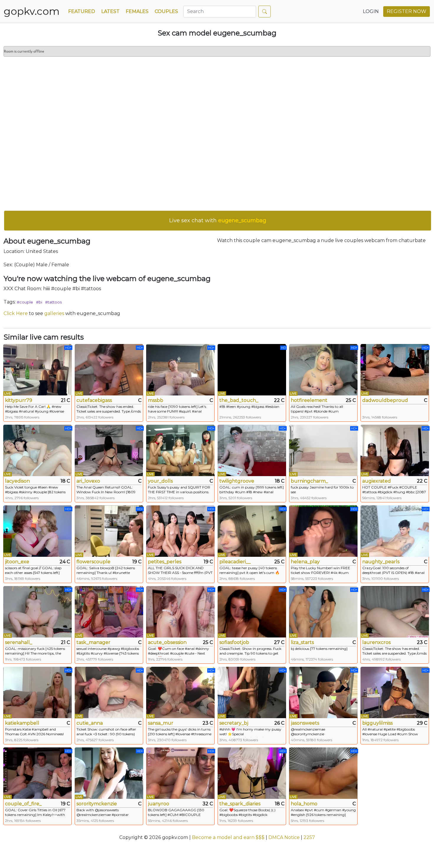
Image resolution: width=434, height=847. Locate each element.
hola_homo (304, 804)
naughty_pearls (380, 561)
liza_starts (302, 642)
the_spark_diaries (239, 804)
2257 (309, 837)
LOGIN (371, 11)
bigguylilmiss (377, 723)
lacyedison (17, 481)
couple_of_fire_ (23, 804)
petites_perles (164, 561)
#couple (25, 302)
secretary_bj (233, 723)
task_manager (93, 642)
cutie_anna (89, 723)
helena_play (305, 561)
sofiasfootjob (234, 642)
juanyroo (158, 804)
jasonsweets (305, 723)
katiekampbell (22, 723)
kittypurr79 (18, 400)
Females (137, 11)
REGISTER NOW (406, 11)
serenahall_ (18, 642)
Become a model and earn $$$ (228, 837)
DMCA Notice (284, 837)
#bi (39, 302)
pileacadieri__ (235, 561)
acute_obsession (167, 642)
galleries (54, 313)
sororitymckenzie (96, 804)
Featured (81, 11)
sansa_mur (160, 723)
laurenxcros (376, 642)
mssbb (155, 400)
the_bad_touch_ (238, 400)
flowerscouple (93, 561)
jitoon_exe (17, 561)
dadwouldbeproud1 (385, 400)
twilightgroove (236, 481)
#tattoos (53, 302)
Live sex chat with (217, 220)
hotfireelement (309, 400)
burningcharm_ (309, 481)
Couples (166, 11)
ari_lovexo (88, 481)
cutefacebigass (94, 400)
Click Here (16, 313)
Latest (110, 11)
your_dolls (160, 481)
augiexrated (376, 481)
